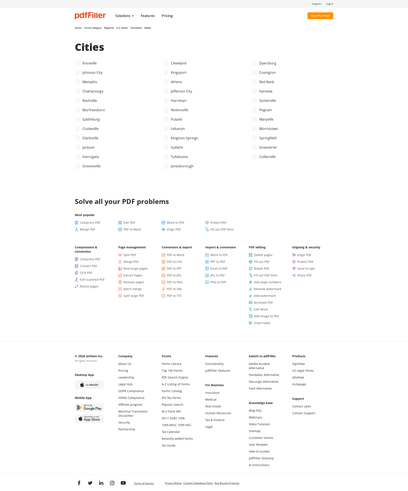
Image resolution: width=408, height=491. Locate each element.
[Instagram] (112, 483)
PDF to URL (174, 289)
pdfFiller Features (217, 371)
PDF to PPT (174, 268)
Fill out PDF (262, 262)
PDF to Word (132, 229)
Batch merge (132, 289)
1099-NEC (184, 425)
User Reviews (258, 445)
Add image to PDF (266, 316)
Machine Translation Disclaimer (133, 413)
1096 (181, 418)
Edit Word (261, 309)
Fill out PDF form (222, 229)
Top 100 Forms (172, 371)
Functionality (214, 364)
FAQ (259, 410)
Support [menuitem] (316, 4)
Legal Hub (125, 384)
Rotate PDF (261, 268)
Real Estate (213, 406)
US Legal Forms (303, 371)
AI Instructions (259, 465)
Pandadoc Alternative (264, 375)
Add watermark (265, 296)
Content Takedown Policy (198, 483)
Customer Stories (261, 438)
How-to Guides (259, 451)
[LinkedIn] (101, 483)
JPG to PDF (217, 275)
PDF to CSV (174, 262)
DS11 (165, 418)
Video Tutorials (259, 424)
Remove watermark (267, 289)
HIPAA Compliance (131, 398)
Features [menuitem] (148, 15)
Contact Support (303, 413)
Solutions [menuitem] (122, 15)
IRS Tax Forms (171, 398)
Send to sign (306, 268)
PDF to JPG (174, 275)
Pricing (123, 371)
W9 (178, 411)
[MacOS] (89, 384)
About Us (124, 364)
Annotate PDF (263, 302)
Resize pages (89, 286)
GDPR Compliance (131, 391)
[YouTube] (123, 483)
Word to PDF (175, 223)
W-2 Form (168, 411)
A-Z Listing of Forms (176, 384)
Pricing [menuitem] (167, 15)
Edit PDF (129, 223)
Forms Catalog (172, 391)
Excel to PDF (218, 268)
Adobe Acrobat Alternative (259, 366)
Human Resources (218, 413)
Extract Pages (132, 275)
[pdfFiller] (90, 15)
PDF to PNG (175, 282)
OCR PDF (86, 273)
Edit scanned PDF (92, 280)
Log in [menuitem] (329, 4)
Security (124, 422)
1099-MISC (169, 425)
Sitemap (255, 431)
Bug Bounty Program (227, 483)
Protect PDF (218, 223)
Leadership (126, 377)
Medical (211, 399)
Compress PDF (90, 223)
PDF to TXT (174, 296)
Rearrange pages (135, 268)
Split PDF (129, 255)
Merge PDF (87, 229)
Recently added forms (177, 439)
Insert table (262, 323)
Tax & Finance (215, 420)
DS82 (173, 418)
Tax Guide (169, 445)
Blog (252, 410)
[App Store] (89, 418)
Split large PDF (133, 296)
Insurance (212, 393)
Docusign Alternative (263, 382)
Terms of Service (144, 483)
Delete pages (263, 255)
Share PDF (304, 275)
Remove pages (133, 282)
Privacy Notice (173, 483)
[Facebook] (79, 483)
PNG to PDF (218, 282)
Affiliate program (130, 405)
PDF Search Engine (175, 377)
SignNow (298, 364)
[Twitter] (90, 483)
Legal (209, 427)
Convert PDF (88, 266)
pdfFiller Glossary (261, 458)
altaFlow (298, 377)
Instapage (299, 384)
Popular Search (172, 405)
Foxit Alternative (260, 388)
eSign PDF (174, 229)
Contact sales (301, 406)
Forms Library (171, 364)
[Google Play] (89, 407)
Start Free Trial (320, 15)
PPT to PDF (217, 262)
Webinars (255, 417)
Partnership (126, 429)
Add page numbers (267, 282)
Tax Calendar (171, 432)
